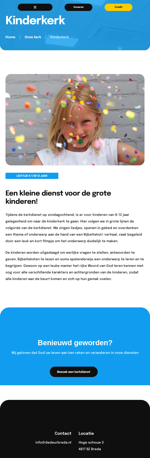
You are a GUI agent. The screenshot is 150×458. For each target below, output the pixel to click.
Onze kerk (33, 37)
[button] (78, 7)
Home (10, 37)
